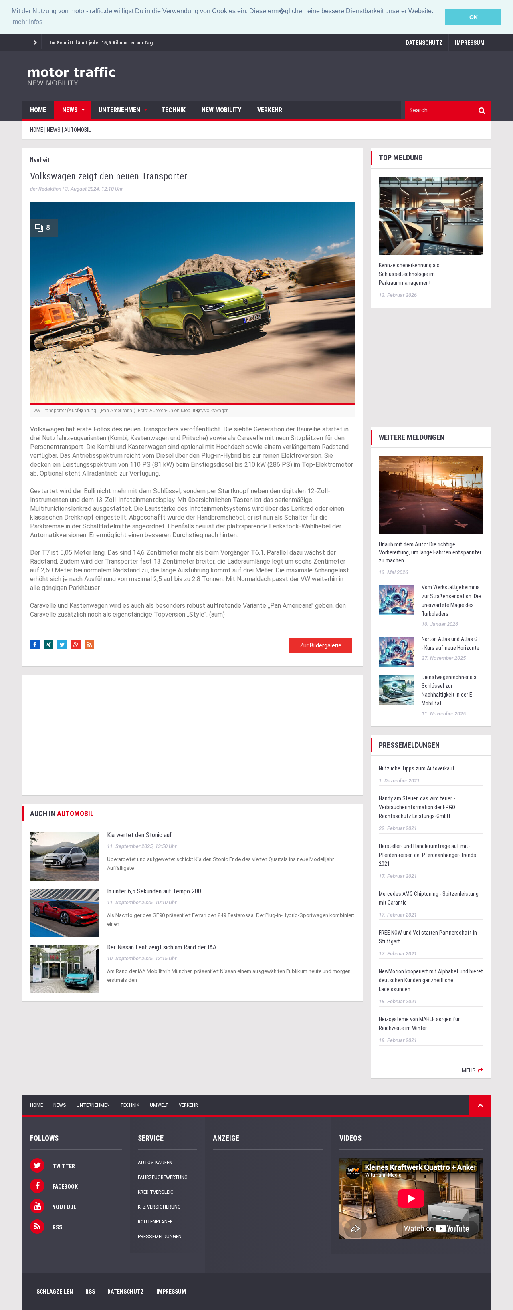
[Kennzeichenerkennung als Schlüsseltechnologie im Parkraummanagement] (431, 215)
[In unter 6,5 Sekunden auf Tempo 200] (64, 912)
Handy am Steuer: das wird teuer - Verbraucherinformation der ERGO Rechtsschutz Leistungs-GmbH (417, 807)
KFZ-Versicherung (159, 1207)
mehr (469, 1070)
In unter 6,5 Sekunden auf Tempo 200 (154, 891)
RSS (90, 1291)
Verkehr (269, 110)
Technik (173, 110)
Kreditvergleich (157, 1192)
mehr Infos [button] (27, 21)
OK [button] (473, 17)
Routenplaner (155, 1222)
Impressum (470, 43)
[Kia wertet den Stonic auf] (64, 856)
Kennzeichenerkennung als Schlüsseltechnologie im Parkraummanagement (409, 274)
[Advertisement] (192, 735)
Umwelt (159, 1105)
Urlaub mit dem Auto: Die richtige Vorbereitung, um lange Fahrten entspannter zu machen (430, 552)
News (70, 110)
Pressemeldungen (160, 1236)
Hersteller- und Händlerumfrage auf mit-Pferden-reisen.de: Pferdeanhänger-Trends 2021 (427, 855)
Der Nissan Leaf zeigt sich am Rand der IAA (161, 947)
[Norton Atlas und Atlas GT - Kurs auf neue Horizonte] (396, 651)
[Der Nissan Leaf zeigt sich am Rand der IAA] (64, 968)
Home (38, 110)
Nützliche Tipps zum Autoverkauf (417, 768)
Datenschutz (424, 43)
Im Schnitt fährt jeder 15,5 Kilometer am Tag (101, 43)
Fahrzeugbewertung (163, 1177)
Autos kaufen (155, 1162)
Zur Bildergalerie (320, 645)
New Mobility (221, 110)
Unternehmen (119, 110)
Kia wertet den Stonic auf (139, 835)
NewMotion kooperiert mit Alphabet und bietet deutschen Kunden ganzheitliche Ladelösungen (431, 980)
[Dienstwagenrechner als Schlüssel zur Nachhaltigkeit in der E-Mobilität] (396, 689)
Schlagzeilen (54, 1291)
